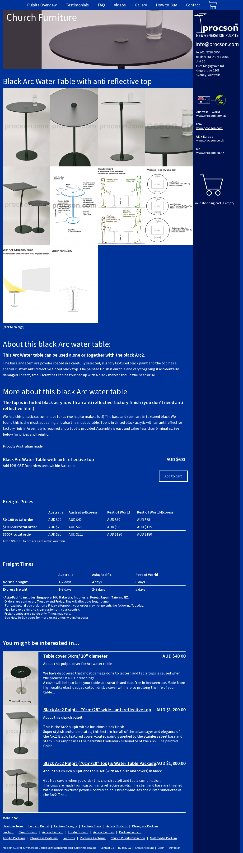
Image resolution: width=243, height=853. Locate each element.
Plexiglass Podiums (44, 838)
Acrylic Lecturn (103, 832)
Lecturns (69, 838)
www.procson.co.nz (210, 153)
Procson (176, 847)
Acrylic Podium (117, 826)
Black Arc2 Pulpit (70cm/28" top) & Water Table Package (99, 763)
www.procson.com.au (211, 115)
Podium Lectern (130, 832)
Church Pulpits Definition (128, 838)
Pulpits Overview (42, 5)
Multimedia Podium (163, 838)
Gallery (141, 5)
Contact (193, 5)
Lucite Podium (78, 832)
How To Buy (19, 617)
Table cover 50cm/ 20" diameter (75, 656)
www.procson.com (209, 128)
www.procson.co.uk (210, 140)
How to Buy (166, 5)
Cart (213, 5)
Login (161, 847)
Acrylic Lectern (52, 832)
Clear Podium (28, 832)
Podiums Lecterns (93, 838)
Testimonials (77, 5)
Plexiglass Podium (145, 826)
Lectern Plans (91, 826)
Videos (120, 5)
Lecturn (8, 832)
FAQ (101, 5)
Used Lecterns (13, 826)
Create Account (144, 847)
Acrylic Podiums (14, 838)
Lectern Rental (38, 826)
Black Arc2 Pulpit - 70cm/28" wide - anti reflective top (97, 709)
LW (129, 847)
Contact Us (107, 847)
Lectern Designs (65, 826)
